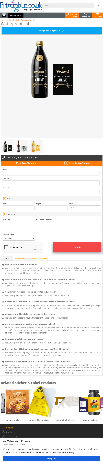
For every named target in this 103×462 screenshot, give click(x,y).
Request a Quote (50, 30)
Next (101, 403)
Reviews (43, 258)
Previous (2, 403)
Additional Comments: (45, 219)
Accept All (51, 458)
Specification (19, 258)
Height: (38, 203)
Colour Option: (8, 234)
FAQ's (7, 258)
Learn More (32, 258)
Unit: (71, 203)
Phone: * (6, 188)
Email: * (6, 178)
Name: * (6, 169)
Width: (5, 203)
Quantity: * (7, 219)
